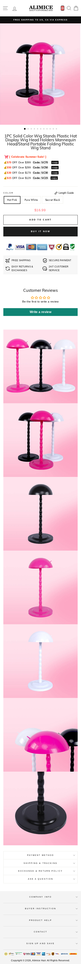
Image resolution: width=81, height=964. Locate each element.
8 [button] (47, 129)
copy (55, 162)
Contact (40, 932)
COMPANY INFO (40, 897)
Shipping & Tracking (40, 863)
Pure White (31, 200)
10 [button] (54, 129)
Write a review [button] (40, 312)
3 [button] (32, 129)
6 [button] (41, 129)
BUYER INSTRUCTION (40, 908)
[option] (40, 19)
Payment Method (40, 855)
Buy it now (40, 231)
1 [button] (25, 129)
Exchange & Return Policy (40, 871)
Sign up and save (40, 943)
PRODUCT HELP (40, 920)
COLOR (8, 193)
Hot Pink (12, 200)
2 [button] (28, 129)
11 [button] (57, 129)
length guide (66, 192)
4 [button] (35, 129)
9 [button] (51, 129)
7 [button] (44, 129)
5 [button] (38, 129)
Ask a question (40, 879)
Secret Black (52, 200)
